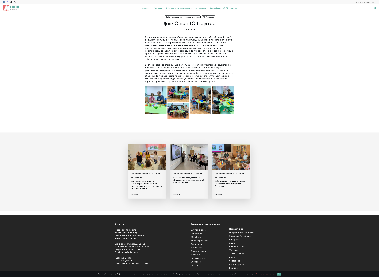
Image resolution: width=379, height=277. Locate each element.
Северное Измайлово (240, 236)
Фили (232, 257)
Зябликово (196, 244)
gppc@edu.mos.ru (130, 252)
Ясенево (233, 268)
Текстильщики (236, 253)
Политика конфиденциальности (266, 274)
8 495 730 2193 (142, 246)
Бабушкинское (198, 230)
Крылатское (197, 247)
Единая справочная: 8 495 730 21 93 (365, 2)
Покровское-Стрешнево (241, 232)
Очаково (195, 265)
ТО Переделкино (137, 177)
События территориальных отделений (183, 17)
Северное (234, 239)
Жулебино (196, 237)
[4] (178, 111)
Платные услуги (124, 260)
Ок (279, 274)
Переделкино (236, 229)
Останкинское (198, 258)
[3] (223, 100)
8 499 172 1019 (133, 249)
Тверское (234, 250)
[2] (200, 100)
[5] (156, 100)
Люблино (195, 254)
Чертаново (234, 261)
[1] (178, 94)
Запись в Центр (123, 258)
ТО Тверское (208, 17)
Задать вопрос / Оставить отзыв (132, 263)
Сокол (232, 243)
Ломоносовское (199, 251)
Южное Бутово (236, 264)
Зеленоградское (199, 240)
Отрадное (196, 262)
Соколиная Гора (237, 246)
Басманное (196, 233)
